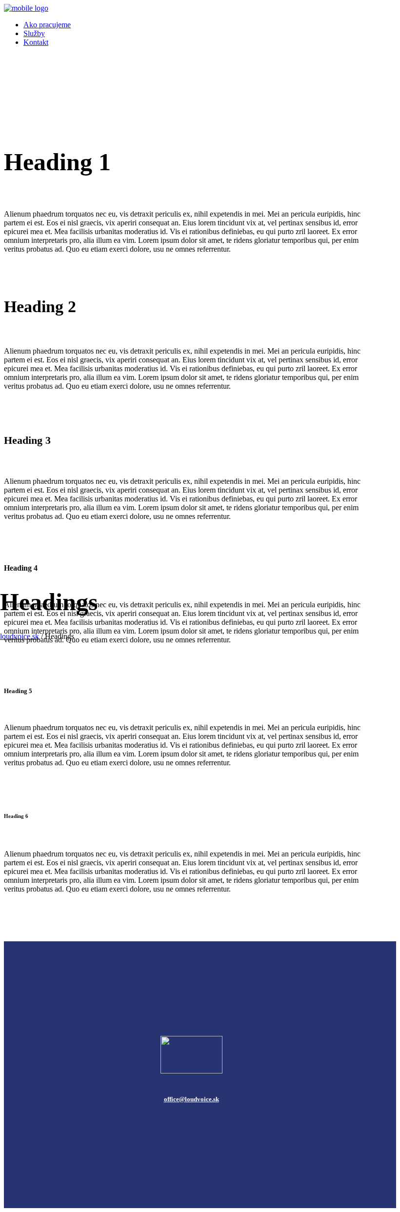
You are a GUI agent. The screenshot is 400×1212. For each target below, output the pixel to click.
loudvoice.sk (19, 636)
